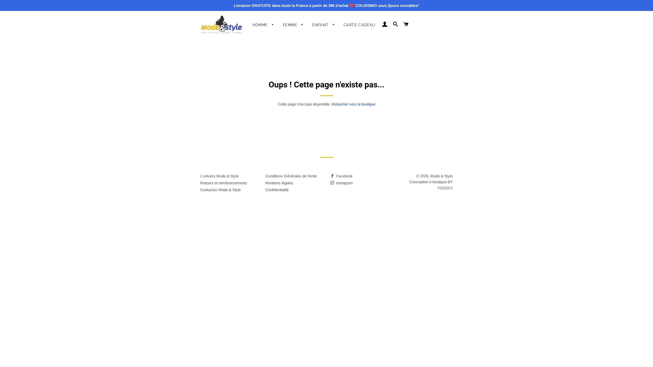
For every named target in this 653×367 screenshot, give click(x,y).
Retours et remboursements (223, 183)
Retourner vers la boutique (353, 104)
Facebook (344, 176)
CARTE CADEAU (359, 25)
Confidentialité (276, 190)
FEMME (291, 25)
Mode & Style (441, 176)
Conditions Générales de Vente (291, 176)
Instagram (344, 183)
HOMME (261, 25)
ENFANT (321, 25)
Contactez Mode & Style (220, 190)
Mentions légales (279, 183)
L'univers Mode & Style (219, 176)
